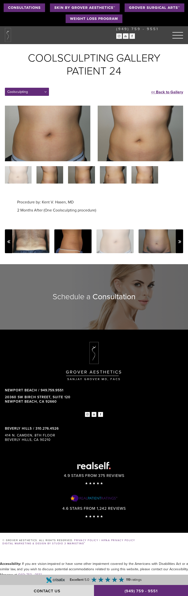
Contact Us (47, 591)
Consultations (24, 7)
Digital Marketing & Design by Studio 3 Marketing (43, 543)
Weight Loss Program (94, 18)
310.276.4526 (47, 428)
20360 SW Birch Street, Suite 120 (37, 399)
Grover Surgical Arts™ (154, 7)
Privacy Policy (86, 540)
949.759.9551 (52, 390)
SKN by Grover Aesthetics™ (84, 7)
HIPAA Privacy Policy (118, 540)
